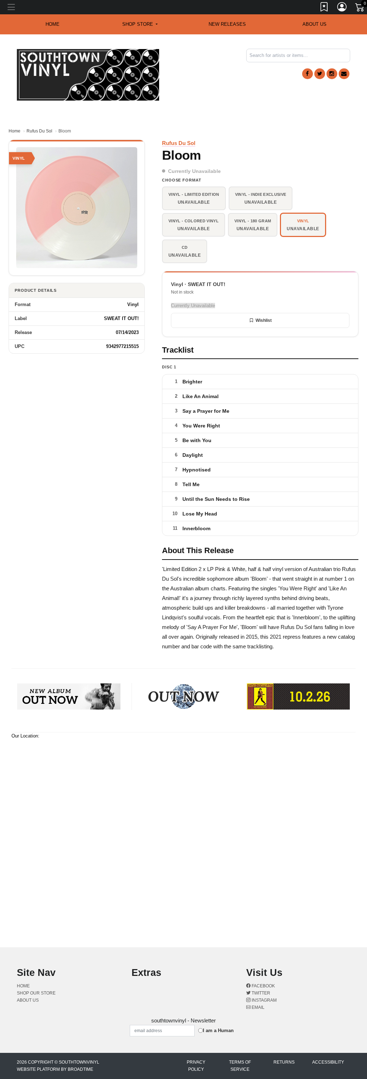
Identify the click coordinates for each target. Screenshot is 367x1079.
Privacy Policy (196, 1066)
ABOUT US (314, 24)
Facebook (263, 985)
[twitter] (320, 74)
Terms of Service (240, 1066)
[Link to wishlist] (324, 8)
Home (14, 131)
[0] (360, 8)
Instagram (264, 1000)
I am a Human (218, 1030)
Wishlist (264, 320)
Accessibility (328, 1062)
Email (257, 1007)
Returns (284, 1062)
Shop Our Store (36, 993)
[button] (139, 24)
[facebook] (307, 74)
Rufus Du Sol (39, 131)
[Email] (344, 74)
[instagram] (332, 74)
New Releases (227, 24)
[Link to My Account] (342, 8)
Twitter (260, 993)
